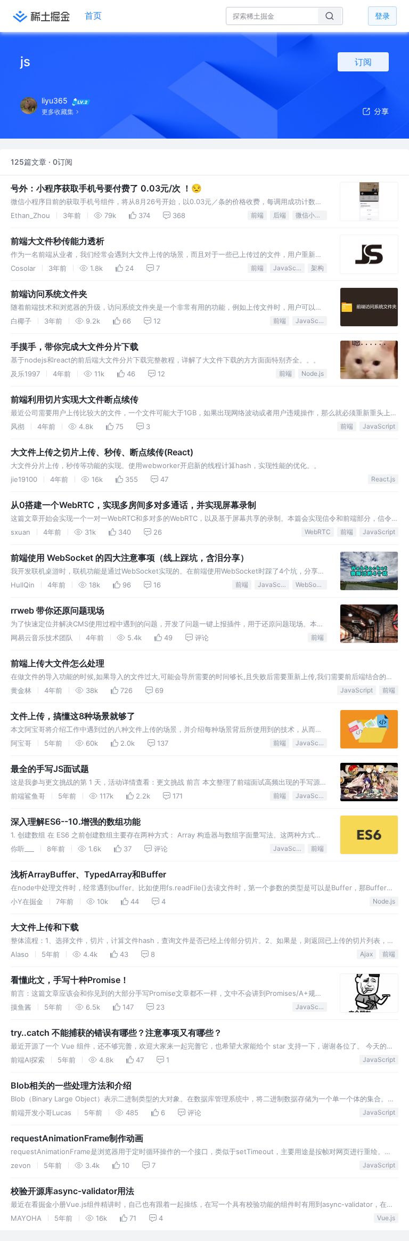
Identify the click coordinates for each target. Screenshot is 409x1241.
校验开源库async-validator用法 (72, 1191)
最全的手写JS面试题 (50, 768)
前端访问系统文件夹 (49, 293)
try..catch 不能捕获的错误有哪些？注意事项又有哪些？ (116, 1032)
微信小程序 (311, 215)
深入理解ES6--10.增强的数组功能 (76, 821)
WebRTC (318, 532)
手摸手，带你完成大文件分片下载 (74, 346)
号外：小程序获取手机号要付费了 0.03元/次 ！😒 (106, 188)
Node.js (312, 373)
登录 (382, 15)
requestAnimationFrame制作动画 (77, 1138)
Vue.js (386, 1218)
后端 (279, 215)
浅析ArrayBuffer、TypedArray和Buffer (88, 874)
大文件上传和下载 (45, 927)
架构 (317, 268)
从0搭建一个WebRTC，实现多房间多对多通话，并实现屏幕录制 (133, 504)
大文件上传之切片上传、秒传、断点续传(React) (102, 452)
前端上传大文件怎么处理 (57, 663)
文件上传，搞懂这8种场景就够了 (73, 716)
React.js (383, 479)
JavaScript (289, 268)
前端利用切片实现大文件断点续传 (74, 399)
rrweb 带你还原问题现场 (57, 610)
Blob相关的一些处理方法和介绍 (71, 1085)
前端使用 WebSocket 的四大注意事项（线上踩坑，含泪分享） (130, 557)
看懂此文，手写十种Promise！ (70, 979)
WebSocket (311, 585)
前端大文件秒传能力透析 (57, 241)
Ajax (366, 954)
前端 (257, 215)
